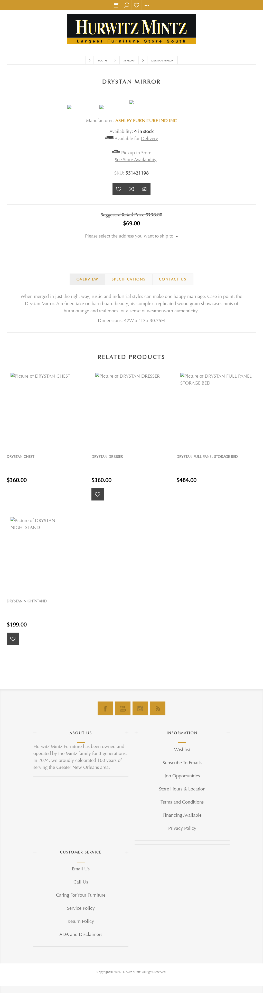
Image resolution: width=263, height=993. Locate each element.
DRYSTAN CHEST (20, 456)
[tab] (87, 279)
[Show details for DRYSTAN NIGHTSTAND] (47, 553)
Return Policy (81, 921)
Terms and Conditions (182, 802)
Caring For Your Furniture (81, 895)
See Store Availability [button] (135, 160)
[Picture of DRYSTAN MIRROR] (83, 107)
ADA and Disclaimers (80, 934)
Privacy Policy (182, 828)
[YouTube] (122, 708)
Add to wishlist (118, 189)
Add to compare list (131, 189)
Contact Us (172, 279)
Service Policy (81, 908)
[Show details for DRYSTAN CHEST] (47, 409)
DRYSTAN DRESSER (107, 456)
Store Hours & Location (182, 789)
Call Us (80, 882)
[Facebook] (105, 708)
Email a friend (144, 189)
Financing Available (182, 815)
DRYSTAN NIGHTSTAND (27, 601)
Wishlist (137, 5)
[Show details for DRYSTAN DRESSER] (131, 409)
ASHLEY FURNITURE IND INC (146, 121)
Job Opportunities (182, 776)
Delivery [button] (149, 139)
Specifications (129, 279)
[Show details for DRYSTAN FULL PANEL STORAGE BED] (216, 409)
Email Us (81, 869)
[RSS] (157, 708)
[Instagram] (140, 708)
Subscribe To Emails (182, 763)
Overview (87, 279)
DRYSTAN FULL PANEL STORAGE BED (207, 456)
